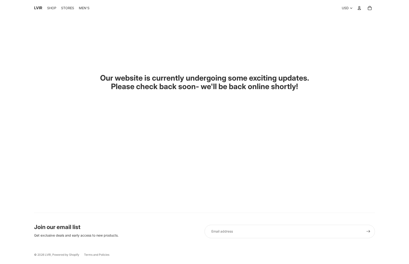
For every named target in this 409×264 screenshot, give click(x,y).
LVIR (48, 254)
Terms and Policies (96, 254)
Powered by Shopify (65, 254)
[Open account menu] (359, 8)
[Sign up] (368, 231)
